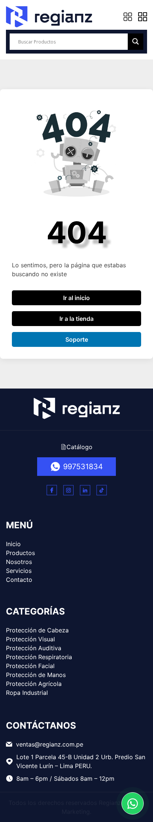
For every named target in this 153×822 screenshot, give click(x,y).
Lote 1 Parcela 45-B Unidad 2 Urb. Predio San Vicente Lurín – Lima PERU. (80, 761)
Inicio (13, 544)
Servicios (19, 570)
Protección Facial (30, 666)
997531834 (83, 466)
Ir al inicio (76, 298)
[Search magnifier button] (135, 41)
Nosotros (19, 561)
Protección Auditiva (33, 648)
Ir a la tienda (76, 318)
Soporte (76, 339)
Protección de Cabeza (37, 630)
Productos (20, 553)
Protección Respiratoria (39, 657)
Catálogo (79, 447)
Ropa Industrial (27, 692)
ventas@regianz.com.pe (49, 744)
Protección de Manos (36, 674)
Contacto (19, 579)
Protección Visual (30, 639)
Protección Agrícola (34, 683)
